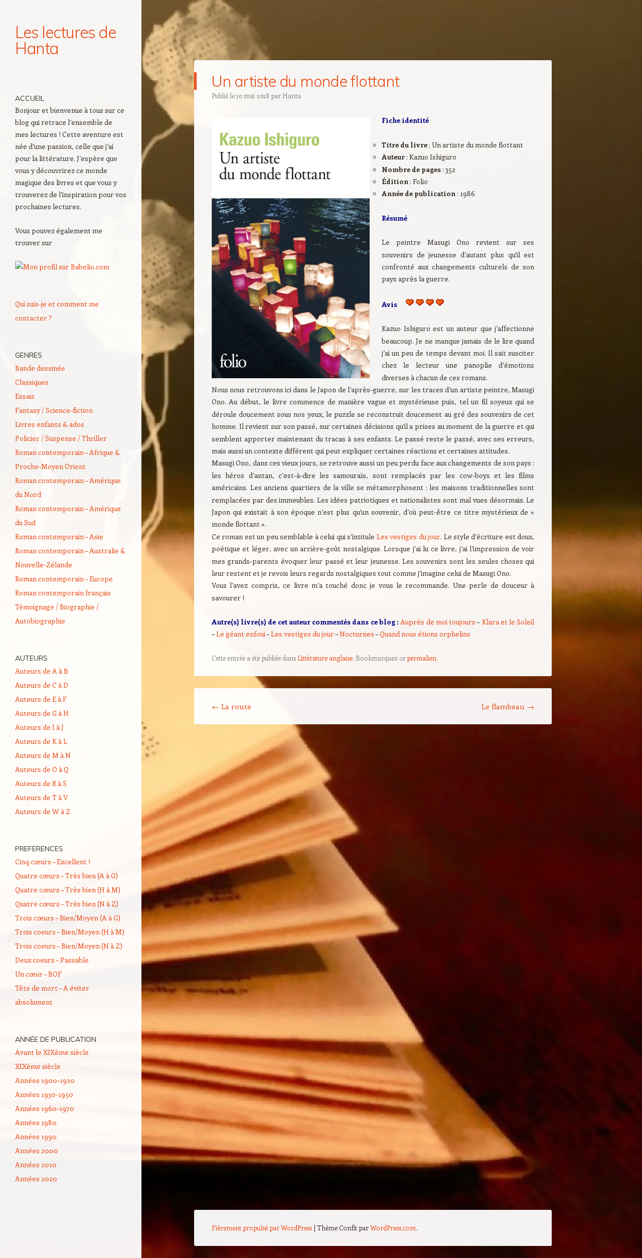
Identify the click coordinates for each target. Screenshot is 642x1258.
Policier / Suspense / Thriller (61, 438)
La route (231, 706)
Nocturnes (357, 634)
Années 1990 (36, 1136)
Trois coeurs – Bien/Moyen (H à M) (69, 931)
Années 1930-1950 (44, 1094)
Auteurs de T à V (41, 797)
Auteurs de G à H (42, 713)
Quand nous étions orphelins (425, 634)
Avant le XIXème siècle (52, 1052)
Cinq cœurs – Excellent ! (52, 861)
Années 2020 (36, 1178)
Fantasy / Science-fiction (54, 410)
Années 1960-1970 (44, 1108)
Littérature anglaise (325, 658)
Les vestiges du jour (408, 536)
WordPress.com (393, 1227)
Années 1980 (36, 1122)
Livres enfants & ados (49, 424)
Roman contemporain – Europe (64, 578)
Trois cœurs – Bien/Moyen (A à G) (67, 917)
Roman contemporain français (63, 592)
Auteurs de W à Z (42, 811)
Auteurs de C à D (41, 685)
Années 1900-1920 (45, 1080)
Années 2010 (36, 1164)
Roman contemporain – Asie (59, 536)
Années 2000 (36, 1150)
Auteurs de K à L (41, 741)
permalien (421, 658)
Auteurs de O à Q (42, 769)
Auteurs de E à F (41, 699)
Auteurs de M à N (43, 755)
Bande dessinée (40, 368)
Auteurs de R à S (41, 783)
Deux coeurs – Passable (52, 960)
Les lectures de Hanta (65, 40)
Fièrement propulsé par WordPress (262, 1227)
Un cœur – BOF (38, 974)
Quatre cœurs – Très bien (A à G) (66, 875)
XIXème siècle (38, 1066)
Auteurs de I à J (39, 727)
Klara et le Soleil (508, 621)
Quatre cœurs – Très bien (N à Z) (66, 903)
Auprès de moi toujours (437, 621)
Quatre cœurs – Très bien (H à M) (67, 889)
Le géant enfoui (241, 634)
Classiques (32, 382)
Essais (25, 396)
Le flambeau (508, 706)
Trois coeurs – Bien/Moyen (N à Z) (68, 946)
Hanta (291, 95)
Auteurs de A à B (41, 671)
